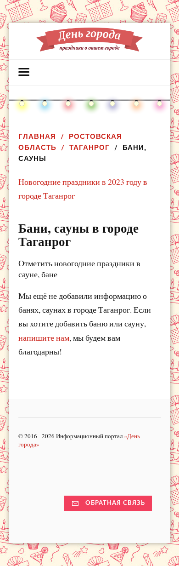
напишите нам (43, 337)
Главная (37, 136)
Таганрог (89, 147)
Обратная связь (115, 503)
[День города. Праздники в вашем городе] (89, 47)
